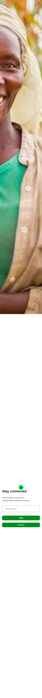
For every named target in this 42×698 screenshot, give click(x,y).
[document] (21, 349)
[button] (39, 3)
